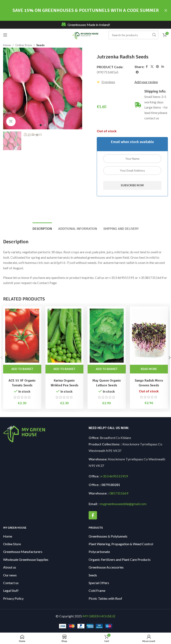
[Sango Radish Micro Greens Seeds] (149, 336)
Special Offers (99, 583)
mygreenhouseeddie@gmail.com (123, 504)
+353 (104, 476)
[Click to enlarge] (11, 121)
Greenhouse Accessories (106, 567)
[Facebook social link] (146, 66)
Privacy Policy (13, 598)
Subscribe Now (132, 185)
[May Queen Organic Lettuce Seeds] (107, 336)
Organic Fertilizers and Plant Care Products (120, 559)
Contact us (11, 583)
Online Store (23, 45)
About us (9, 567)
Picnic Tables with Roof (105, 598)
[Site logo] (85, 34)
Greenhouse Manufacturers (22, 552)
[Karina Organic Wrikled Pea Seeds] (64, 336)
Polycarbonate (99, 552)
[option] (41, 125)
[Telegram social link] (137, 72)
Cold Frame (97, 590)
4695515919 (118, 476)
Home (7, 45)
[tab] (42, 228)
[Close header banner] (166, 10)
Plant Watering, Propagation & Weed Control (121, 544)
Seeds (40, 45)
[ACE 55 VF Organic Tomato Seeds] (22, 336)
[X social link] (152, 66)
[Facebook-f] (93, 515)
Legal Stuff (11, 590)
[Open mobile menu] (5, 35)
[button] (7, 88)
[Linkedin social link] (162, 66)
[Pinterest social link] (157, 66)
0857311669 (118, 493)
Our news (10, 575)
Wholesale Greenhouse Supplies (25, 559)
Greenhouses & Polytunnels (108, 536)
